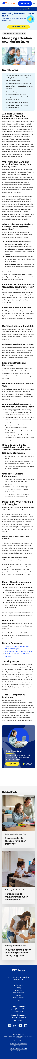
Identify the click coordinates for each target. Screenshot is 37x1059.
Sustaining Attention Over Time (14, 33)
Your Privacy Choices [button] (17, 1048)
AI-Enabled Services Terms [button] (18, 1043)
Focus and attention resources (18, 615)
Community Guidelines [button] (18, 1051)
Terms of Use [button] (18, 1041)
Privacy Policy (25, 1036)
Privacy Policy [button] (18, 1046)
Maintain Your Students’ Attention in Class (18, 651)
